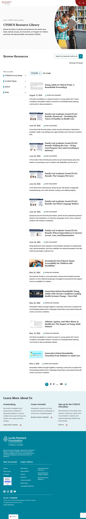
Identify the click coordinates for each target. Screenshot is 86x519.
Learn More (27, 462)
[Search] (79, 3)
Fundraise (6, 474)
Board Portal (24, 483)
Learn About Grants (10, 425)
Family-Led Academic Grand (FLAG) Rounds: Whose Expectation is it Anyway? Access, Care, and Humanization (63, 233)
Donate (5, 468)
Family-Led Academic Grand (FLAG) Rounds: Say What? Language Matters (62, 202)
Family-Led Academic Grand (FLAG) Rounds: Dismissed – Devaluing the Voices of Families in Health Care (61, 116)
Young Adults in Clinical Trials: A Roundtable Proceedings (59, 86)
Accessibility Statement (27, 486)
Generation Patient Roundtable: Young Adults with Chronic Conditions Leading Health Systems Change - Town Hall (63, 293)
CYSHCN (10, 20)
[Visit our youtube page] (15, 491)
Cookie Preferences (8, 504)
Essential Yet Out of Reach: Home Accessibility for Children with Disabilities (60, 263)
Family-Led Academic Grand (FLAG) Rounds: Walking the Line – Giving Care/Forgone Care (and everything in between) (62, 147)
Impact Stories (25, 471)
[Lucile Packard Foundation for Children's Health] (7, 3)
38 (61, 384)
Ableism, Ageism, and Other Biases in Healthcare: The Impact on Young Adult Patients (62, 324)
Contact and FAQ (26, 480)
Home (5, 20)
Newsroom (24, 477)
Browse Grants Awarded (40, 417)
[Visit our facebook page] (4, 491)
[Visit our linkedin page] (11, 491)
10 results (34, 73)
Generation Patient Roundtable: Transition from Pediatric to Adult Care (62, 354)
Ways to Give (7, 471)
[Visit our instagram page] (8, 491)
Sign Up (61, 425)
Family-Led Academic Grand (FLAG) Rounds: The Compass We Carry (61, 174)
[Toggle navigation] (83, 3)
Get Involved (10, 462)
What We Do (24, 468)
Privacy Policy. (18, 502)
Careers (23, 474)
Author (7, 87)
